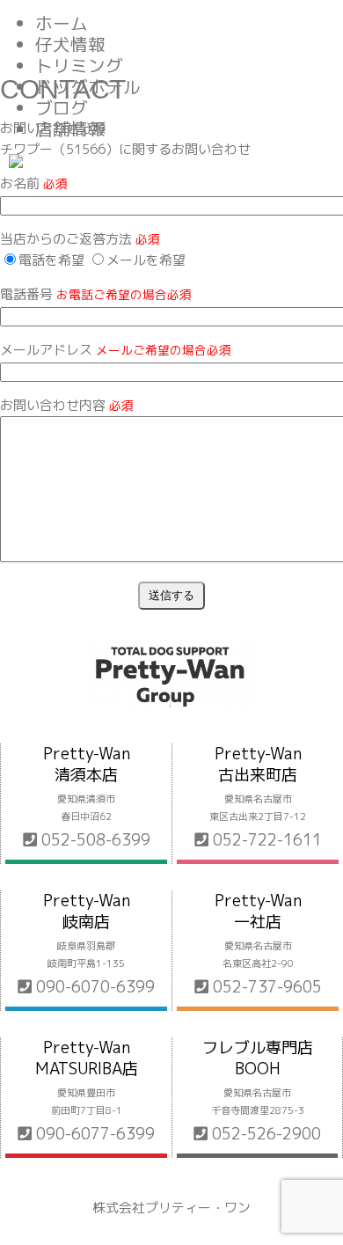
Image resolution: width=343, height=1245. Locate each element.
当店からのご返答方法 (80, 239)
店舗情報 (70, 129)
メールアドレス (115, 350)
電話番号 (96, 294)
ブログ (61, 108)
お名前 (34, 183)
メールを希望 (146, 260)
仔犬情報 (70, 44)
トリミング (79, 65)
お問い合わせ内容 (67, 405)
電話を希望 (51, 260)
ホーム (61, 23)
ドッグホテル (88, 87)
